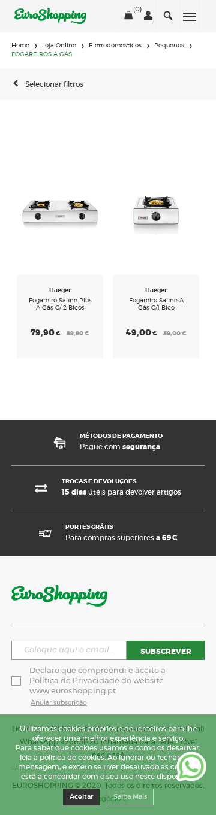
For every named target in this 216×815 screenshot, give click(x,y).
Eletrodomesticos (115, 46)
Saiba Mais (130, 796)
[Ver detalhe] (60, 211)
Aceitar (81, 796)
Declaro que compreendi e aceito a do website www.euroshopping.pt (98, 681)
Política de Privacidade (74, 681)
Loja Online (59, 46)
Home (20, 46)
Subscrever (165, 651)
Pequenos (169, 46)
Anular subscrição (59, 702)
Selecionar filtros (54, 84)
